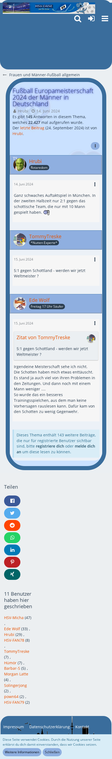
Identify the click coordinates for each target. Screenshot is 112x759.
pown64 (11, 696)
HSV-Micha (14, 617)
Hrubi (23, 111)
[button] (104, 18)
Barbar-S (12, 668)
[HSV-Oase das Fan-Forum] (49, 8)
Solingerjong (15, 685)
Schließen (52, 752)
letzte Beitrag (32, 127)
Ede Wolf (12, 628)
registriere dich (50, 446)
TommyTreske (16, 651)
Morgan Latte (16, 674)
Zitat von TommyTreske (43, 337)
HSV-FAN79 (14, 702)
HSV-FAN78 (14, 640)
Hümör (10, 662)
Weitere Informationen (22, 752)
